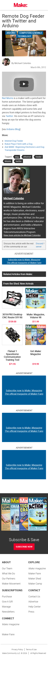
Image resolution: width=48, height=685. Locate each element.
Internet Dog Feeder (14, 140)
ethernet (27, 156)
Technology (24, 36)
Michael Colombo (13, 198)
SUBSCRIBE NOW (24, 546)
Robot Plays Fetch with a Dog (18, 143)
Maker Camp (35, 583)
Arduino (11, 32)
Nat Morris (7, 98)
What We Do (8, 573)
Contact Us (34, 596)
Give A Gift (7, 601)
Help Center (34, 606)
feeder (38, 156)
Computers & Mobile (30, 32)
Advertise (33, 601)
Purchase (7, 596)
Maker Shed (34, 578)
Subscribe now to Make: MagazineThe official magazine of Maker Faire (24, 261)
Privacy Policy (17, 649)
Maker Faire (34, 573)
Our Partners (8, 578)
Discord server (39, 245)
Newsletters (8, 611)
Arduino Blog (13, 129)
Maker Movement (11, 583)
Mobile (8, 161)
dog (17, 156)
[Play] (24, 84)
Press (31, 611)
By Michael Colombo (21, 63)
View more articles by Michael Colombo (22, 235)
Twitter (9, 116)
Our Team (7, 568)
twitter (19, 161)
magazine (37, 568)
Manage (6, 606)
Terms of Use (31, 649)
